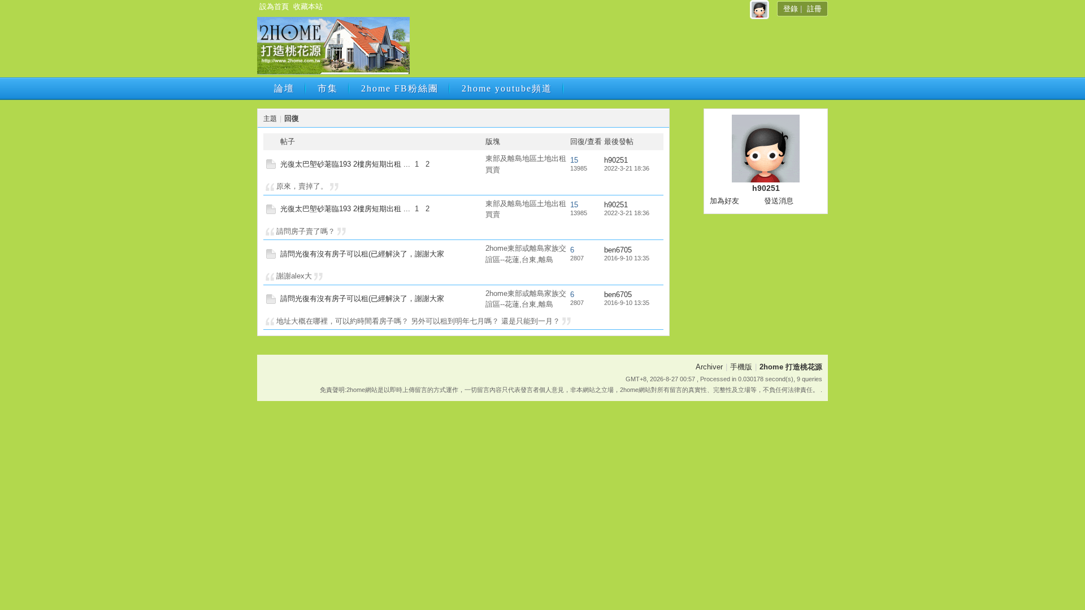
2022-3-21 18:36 (626, 168)
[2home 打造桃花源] (333, 72)
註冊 (814, 9)
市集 (328, 88)
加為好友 (724, 201)
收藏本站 (308, 6)
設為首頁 (274, 6)
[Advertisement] (617, 49)
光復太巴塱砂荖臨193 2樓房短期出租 (340, 164)
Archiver (709, 367)
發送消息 (778, 201)
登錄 (790, 9)
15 (574, 160)
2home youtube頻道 (507, 88)
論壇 (284, 88)
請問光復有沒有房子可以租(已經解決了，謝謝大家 (362, 254)
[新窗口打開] (271, 166)
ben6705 (618, 250)
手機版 (741, 367)
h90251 (616, 160)
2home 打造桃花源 (791, 367)
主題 (270, 119)
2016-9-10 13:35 (626, 258)
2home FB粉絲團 (400, 88)
